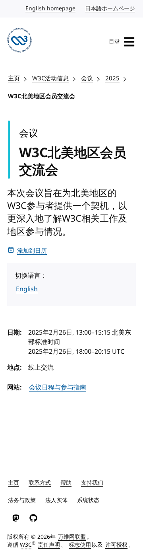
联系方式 (40, 483)
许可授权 (116, 545)
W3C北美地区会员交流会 (41, 96)
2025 (112, 78)
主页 (14, 78)
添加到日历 (32, 250)
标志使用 (80, 545)
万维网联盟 (72, 537)
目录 (114, 41)
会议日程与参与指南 (57, 387)
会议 (87, 78)
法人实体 (56, 500)
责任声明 (49, 545)
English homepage (50, 8)
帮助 (66, 483)
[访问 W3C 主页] (19, 41)
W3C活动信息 (50, 78)
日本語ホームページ (110, 8)
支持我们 (92, 483)
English (27, 289)
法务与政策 (22, 500)
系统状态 (88, 500)
